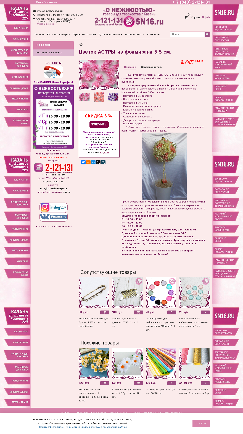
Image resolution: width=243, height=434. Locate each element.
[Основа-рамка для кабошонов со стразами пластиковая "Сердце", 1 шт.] (171, 312)
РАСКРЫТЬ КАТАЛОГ (49, 52)
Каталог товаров (58, 34)
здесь (104, 152)
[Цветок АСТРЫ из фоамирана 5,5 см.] (99, 75)
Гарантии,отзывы (84, 34)
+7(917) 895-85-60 (53, 175)
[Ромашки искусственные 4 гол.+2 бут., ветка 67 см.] (127, 363)
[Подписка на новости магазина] (99, 124)
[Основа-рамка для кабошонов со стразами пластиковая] (161, 292)
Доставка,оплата (110, 34)
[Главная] (81, 44)
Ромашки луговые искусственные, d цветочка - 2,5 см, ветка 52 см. (93, 395)
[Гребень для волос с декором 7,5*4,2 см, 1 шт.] (127, 292)
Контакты (153, 34)
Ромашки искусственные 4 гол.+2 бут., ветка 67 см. (126, 393)
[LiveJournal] (103, 162)
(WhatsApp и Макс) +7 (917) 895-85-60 (59, 15)
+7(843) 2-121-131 (53, 181)
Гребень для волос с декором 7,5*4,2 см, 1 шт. (125, 322)
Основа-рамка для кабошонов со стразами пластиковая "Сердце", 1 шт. (160, 324)
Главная (40, 34)
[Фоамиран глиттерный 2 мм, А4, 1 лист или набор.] (194, 363)
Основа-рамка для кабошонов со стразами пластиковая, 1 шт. (193, 322)
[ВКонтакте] (83, 162)
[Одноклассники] (88, 162)
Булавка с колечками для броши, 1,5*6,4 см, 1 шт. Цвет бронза (93, 322)
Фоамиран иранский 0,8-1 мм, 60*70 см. (161, 391)
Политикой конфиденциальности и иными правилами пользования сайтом (83, 427)
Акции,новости (134, 34)
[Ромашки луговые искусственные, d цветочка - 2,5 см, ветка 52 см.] (94, 363)
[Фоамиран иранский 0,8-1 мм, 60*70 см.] (161, 363)
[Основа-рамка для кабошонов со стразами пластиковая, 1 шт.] (194, 292)
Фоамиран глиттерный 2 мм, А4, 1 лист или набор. (194, 391)
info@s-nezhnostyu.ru (49, 11)
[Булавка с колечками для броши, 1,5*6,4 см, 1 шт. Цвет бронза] (94, 292)
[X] (98, 162)
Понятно (201, 423)
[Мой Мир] (93, 162)
